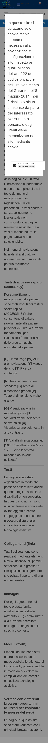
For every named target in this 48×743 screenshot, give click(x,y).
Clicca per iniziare (26, 167)
